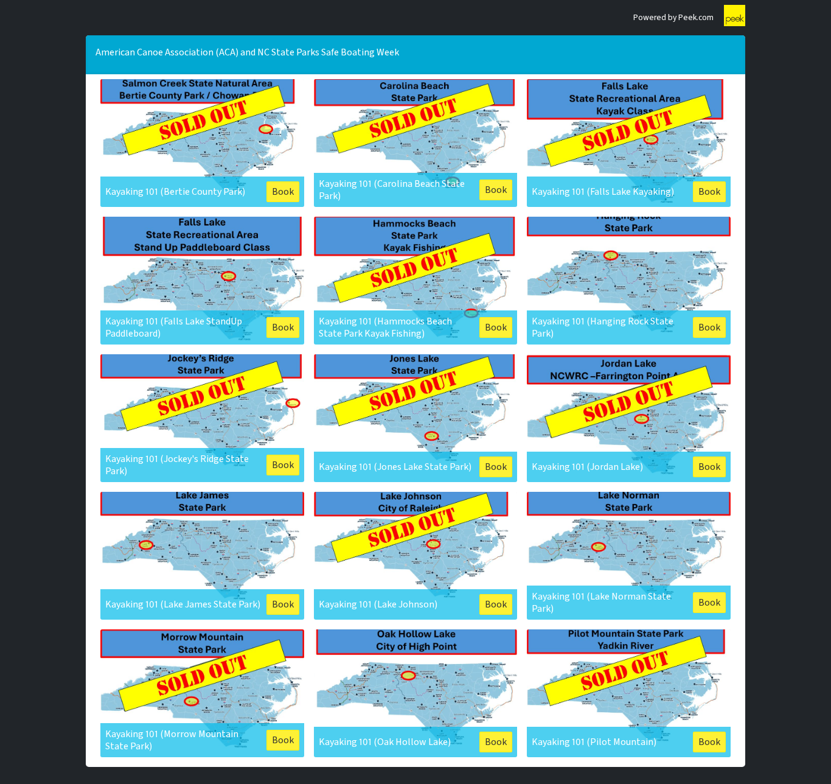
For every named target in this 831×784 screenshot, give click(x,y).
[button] (202, 143)
